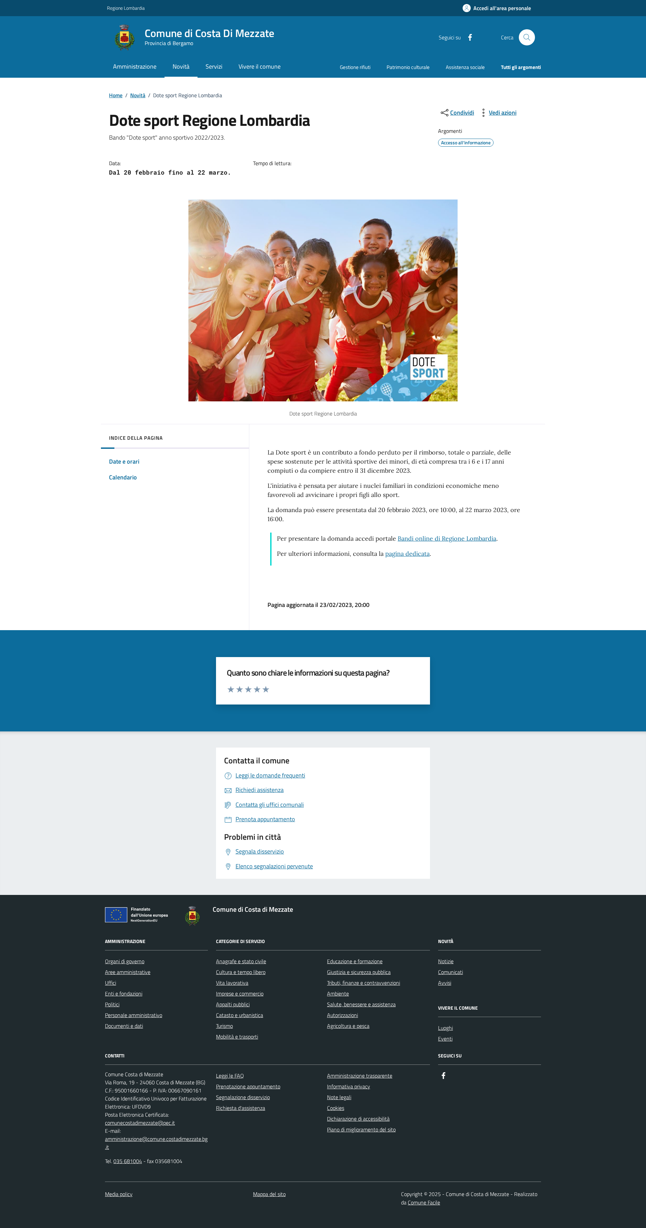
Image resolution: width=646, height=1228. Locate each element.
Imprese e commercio (239, 993)
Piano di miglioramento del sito (361, 1129)
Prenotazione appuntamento (248, 1086)
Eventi (445, 1039)
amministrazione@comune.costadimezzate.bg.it (156, 1143)
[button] (497, 8)
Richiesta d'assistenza (240, 1108)
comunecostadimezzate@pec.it (140, 1123)
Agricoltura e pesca (348, 1026)
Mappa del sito (269, 1194)
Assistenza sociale (465, 67)
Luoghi (445, 1028)
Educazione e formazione (355, 961)
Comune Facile (424, 1202)
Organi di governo (124, 961)
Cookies (335, 1108)
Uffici (110, 983)
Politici (112, 1004)
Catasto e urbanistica (239, 1015)
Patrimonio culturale (408, 67)
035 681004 (127, 1161)
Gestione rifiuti (355, 67)
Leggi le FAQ (230, 1076)
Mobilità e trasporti (237, 1037)
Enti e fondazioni (123, 993)
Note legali (339, 1097)
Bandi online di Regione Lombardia (447, 538)
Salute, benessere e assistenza (361, 1004)
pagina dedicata (407, 553)
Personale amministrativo (133, 1015)
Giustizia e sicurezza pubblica (359, 972)
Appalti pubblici (233, 1004)
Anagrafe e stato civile (241, 961)
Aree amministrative (127, 972)
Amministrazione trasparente (359, 1076)
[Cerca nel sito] (527, 37)
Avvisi (444, 983)
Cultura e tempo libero (240, 972)
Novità (137, 95)
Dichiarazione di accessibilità (358, 1119)
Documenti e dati (124, 1026)
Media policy (119, 1194)
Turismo (224, 1026)
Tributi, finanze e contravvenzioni (363, 983)
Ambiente (338, 993)
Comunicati (450, 972)
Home (115, 95)
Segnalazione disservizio (243, 1097)
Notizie (446, 961)
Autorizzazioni (342, 1015)
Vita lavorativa (232, 983)
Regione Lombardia (126, 7)
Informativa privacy (348, 1086)
